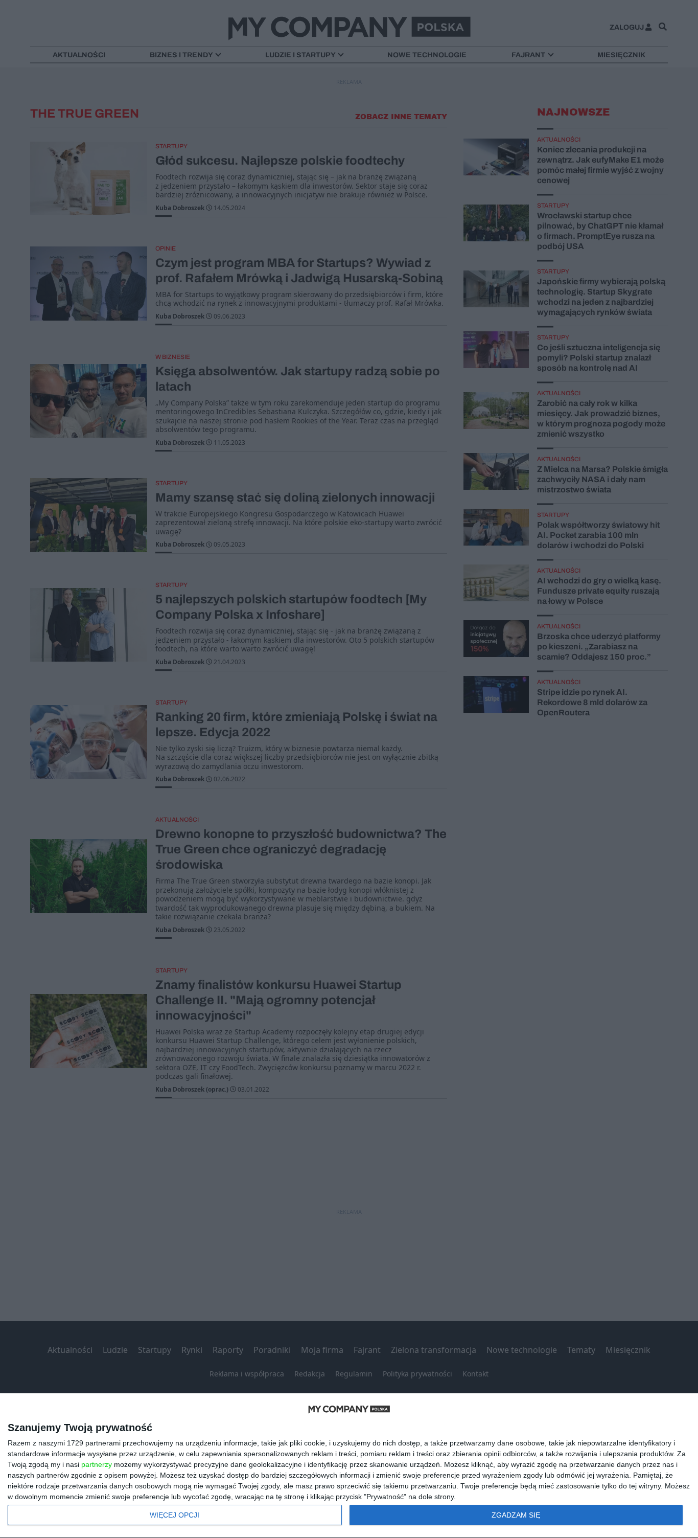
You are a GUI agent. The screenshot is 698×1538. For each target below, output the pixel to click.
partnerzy (96, 1464)
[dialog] (349, 1466)
